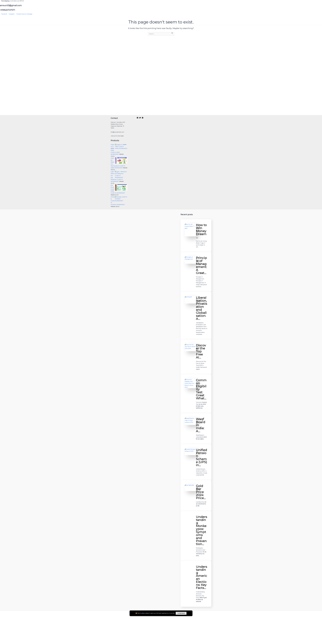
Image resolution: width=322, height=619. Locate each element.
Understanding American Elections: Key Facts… (201, 577)
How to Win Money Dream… (201, 231)
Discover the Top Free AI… (201, 351)
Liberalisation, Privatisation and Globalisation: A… (201, 308)
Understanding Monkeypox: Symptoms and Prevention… (201, 530)
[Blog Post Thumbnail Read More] (190, 229)
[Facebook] (137, 117)
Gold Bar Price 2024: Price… (201, 492)
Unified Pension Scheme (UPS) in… (201, 457)
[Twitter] (140, 117)
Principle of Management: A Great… (201, 265)
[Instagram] (142, 117)
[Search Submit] (172, 33)
